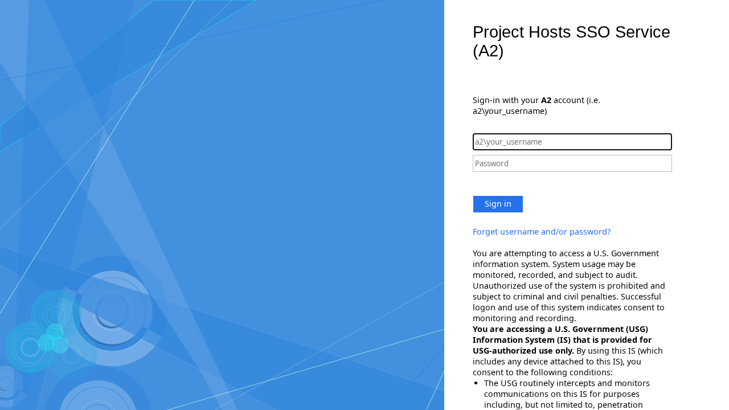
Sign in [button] (498, 203)
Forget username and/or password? (542, 231)
